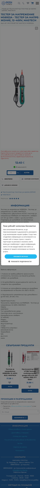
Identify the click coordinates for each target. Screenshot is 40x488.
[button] (20, 261)
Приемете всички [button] (21, 256)
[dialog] (20, 244)
